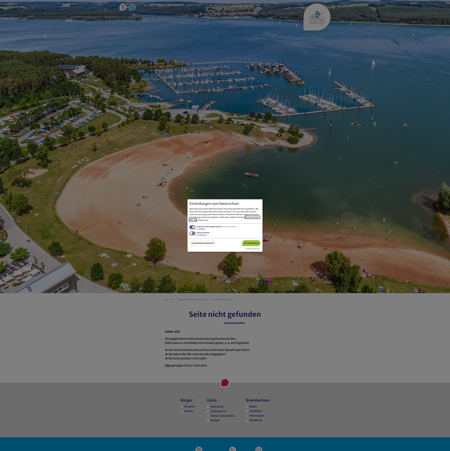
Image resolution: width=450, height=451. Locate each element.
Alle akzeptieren (251, 243)
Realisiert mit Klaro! (253, 249)
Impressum (203, 220)
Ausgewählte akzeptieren (202, 243)
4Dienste (201, 235)
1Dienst (200, 229)
